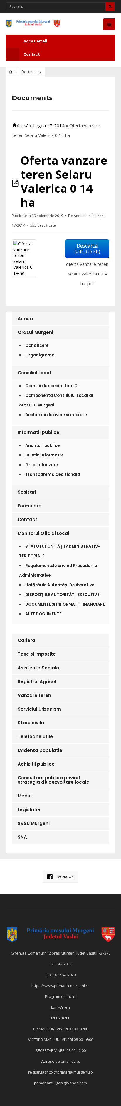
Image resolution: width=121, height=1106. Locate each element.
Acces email (35, 41)
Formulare (29, 506)
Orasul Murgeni (35, 332)
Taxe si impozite (37, 654)
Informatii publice (38, 432)
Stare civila (31, 723)
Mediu (25, 796)
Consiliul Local (34, 373)
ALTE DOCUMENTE (43, 614)
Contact (31, 54)
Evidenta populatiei (40, 750)
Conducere (36, 345)
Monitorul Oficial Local (43, 533)
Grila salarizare (41, 465)
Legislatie (29, 810)
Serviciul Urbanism (39, 709)
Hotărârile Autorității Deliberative (59, 585)
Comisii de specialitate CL (52, 386)
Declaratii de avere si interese (56, 415)
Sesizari (27, 492)
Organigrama (40, 355)
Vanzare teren (34, 695)
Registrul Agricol (37, 681)
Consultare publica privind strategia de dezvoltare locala (54, 780)
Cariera (26, 640)
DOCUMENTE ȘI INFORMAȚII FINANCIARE (65, 604)
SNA (22, 837)
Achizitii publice (36, 764)
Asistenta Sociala (38, 668)
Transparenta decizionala (52, 474)
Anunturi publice (42, 445)
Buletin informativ (44, 455)
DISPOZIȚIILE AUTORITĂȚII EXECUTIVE (62, 594)
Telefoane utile (35, 736)
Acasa (25, 319)
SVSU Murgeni (34, 823)
